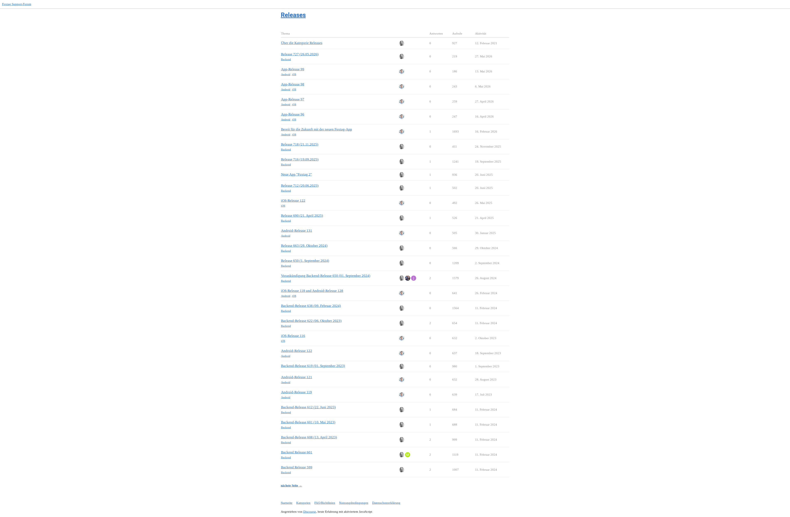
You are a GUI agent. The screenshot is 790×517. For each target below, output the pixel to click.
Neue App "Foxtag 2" (296, 174)
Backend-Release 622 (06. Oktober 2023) (311, 321)
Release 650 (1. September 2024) (305, 261)
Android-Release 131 (296, 231)
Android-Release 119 (296, 392)
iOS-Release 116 (293, 336)
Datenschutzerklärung (386, 502)
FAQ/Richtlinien (324, 502)
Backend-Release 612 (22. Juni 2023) (308, 407)
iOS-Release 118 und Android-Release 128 (312, 291)
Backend (286, 59)
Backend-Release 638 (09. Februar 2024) (311, 306)
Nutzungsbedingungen (353, 502)
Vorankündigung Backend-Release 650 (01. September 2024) (325, 276)
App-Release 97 (292, 99)
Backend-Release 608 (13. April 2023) (309, 437)
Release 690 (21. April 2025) (302, 216)
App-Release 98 (292, 84)
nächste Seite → (291, 485)
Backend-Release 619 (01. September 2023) (313, 366)
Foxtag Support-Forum (16, 4)
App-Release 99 (292, 69)
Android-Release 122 (296, 351)
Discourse (309, 511)
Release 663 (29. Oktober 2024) (304, 246)
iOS (294, 74)
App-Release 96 (292, 114)
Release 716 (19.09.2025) (299, 159)
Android (285, 74)
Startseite (286, 502)
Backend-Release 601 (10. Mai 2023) (308, 422)
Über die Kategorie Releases (301, 43)
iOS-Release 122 (293, 201)
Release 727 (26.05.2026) (299, 54)
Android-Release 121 (296, 377)
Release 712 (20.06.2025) (299, 185)
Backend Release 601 (296, 452)
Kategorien (303, 502)
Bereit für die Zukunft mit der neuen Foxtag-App (316, 129)
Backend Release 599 (296, 467)
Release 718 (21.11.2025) (299, 144)
